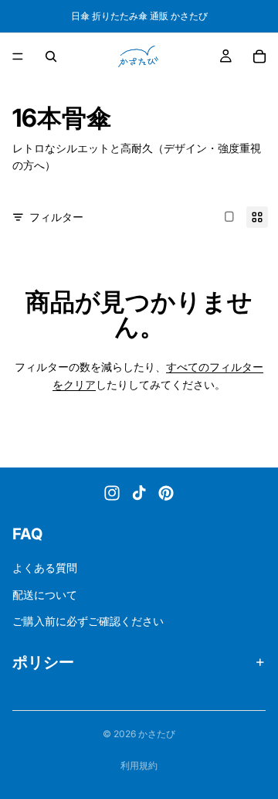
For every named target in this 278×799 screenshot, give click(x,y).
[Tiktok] (139, 493)
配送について (44, 594)
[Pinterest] (166, 493)
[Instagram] (112, 493)
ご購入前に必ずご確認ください (88, 620)
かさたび (156, 734)
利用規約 (139, 765)
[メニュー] (18, 56)
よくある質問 (44, 568)
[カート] (259, 56)
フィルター (56, 216)
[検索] (51, 56)
